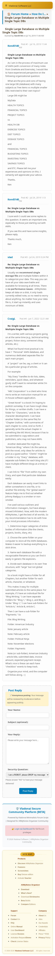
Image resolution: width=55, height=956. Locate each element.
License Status (19, 941)
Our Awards (43, 923)
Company (43, 911)
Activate (24, 878)
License (17, 934)
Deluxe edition (25, 874)
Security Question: (18, 769)
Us (15, 919)
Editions (28, 904)
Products (22, 859)
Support (14, 911)
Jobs (40, 919)
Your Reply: (14, 734)
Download (30, 897)
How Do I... (39, 14)
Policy (44, 938)
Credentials (43, 927)
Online (16, 927)
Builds (25, 901)
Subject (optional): (18, 722)
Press (41, 934)
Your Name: (14, 709)
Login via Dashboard (23, 829)
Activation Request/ (21, 938)
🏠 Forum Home (18, 14)
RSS (47, 934)
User (17, 930)
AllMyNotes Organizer (30, 863)
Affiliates (42, 930)
